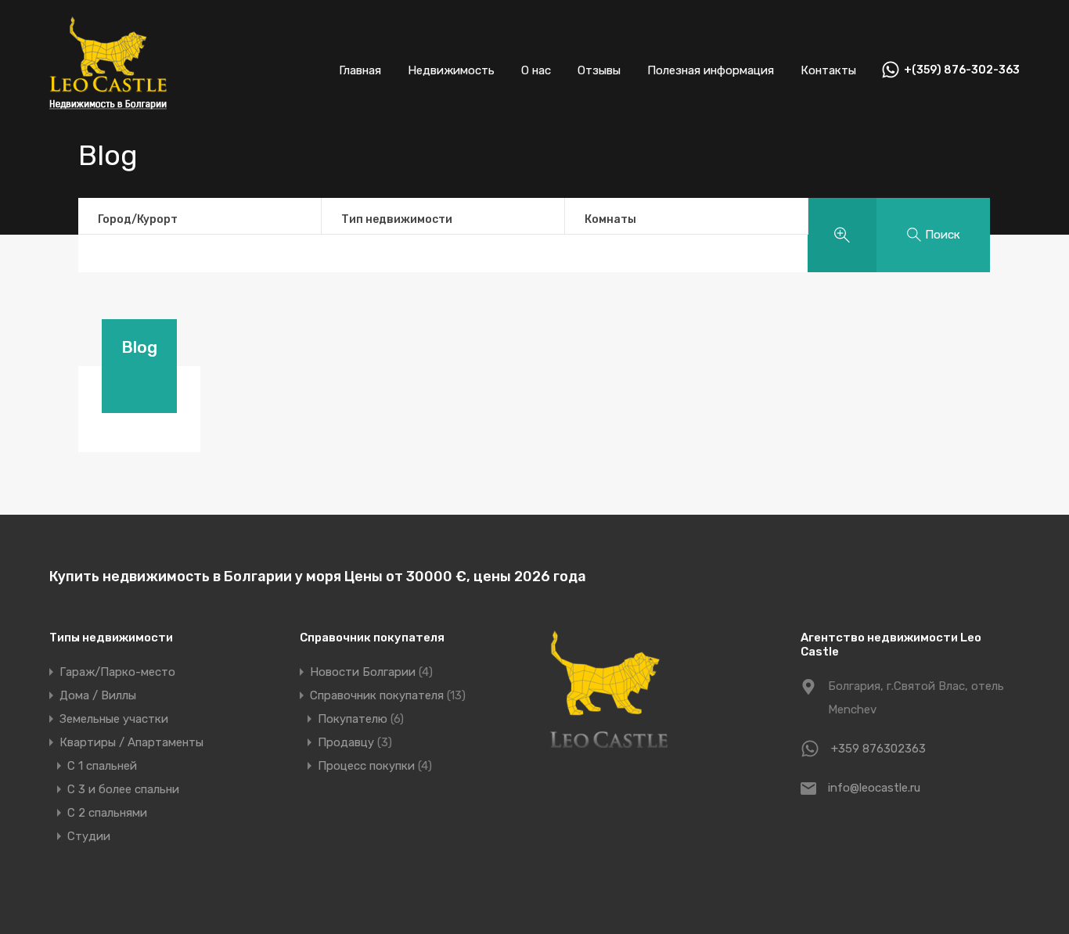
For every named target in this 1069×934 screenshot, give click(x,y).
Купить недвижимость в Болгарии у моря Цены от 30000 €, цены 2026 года (317, 576)
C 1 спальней (102, 766)
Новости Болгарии (363, 672)
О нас (536, 70)
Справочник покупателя (377, 695)
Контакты (828, 70)
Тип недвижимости (396, 219)
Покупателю (352, 719)
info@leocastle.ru (874, 788)
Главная (360, 70)
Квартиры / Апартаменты (131, 742)
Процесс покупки (366, 766)
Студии (88, 836)
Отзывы (599, 70)
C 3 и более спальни (123, 789)
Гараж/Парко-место (117, 672)
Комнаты (610, 219)
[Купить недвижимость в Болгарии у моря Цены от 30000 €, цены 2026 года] (108, 118)
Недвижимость (451, 70)
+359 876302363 (878, 749)
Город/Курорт (138, 219)
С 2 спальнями (107, 813)
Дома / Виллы (97, 695)
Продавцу (346, 742)
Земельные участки (113, 719)
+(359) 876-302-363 (962, 70)
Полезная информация (710, 70)
